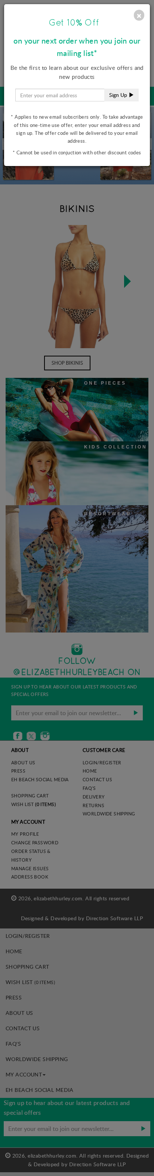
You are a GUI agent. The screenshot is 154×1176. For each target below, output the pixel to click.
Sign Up (119, 94)
